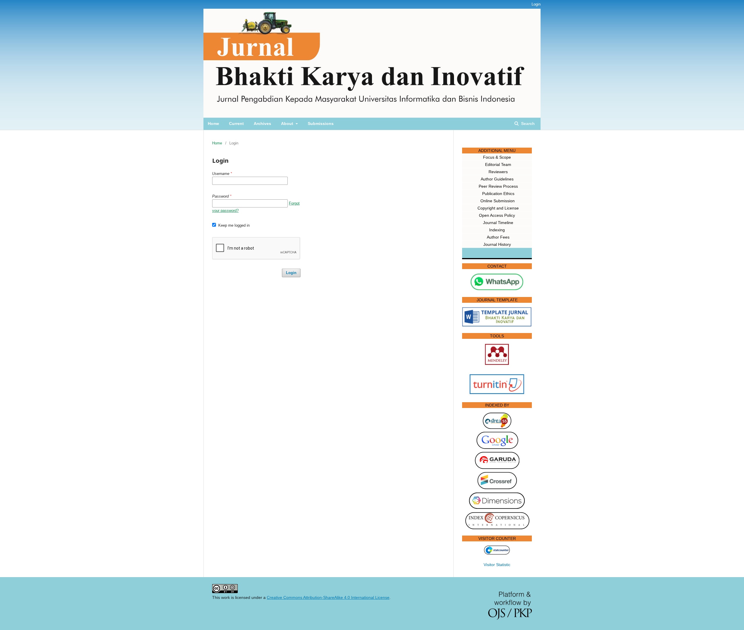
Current (236, 123)
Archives (262, 123)
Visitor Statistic (497, 564)
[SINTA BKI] (497, 428)
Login (536, 4)
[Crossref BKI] (497, 488)
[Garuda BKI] (497, 467)
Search (527, 123)
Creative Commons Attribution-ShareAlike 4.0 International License (328, 597)
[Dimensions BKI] (497, 508)
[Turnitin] (497, 394)
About (287, 123)
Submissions (321, 123)
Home (213, 123)
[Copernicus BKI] (497, 527)
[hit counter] (497, 553)
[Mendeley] (497, 364)
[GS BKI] (496, 447)
